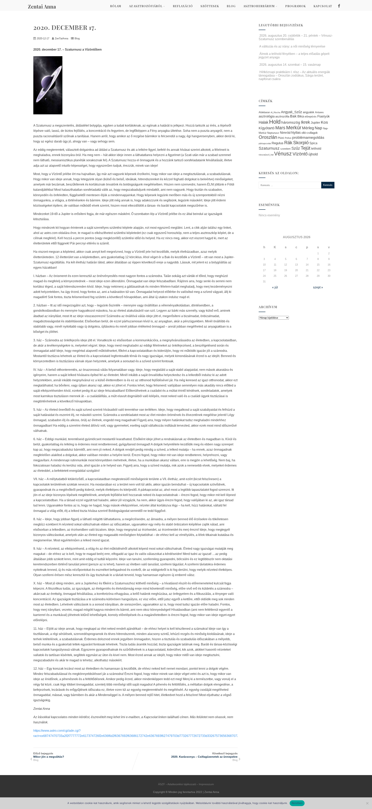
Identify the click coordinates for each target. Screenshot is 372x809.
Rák (288, 142)
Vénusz (283, 154)
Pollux (288, 138)
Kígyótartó (267, 128)
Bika (300, 116)
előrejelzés (311, 116)
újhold (313, 154)
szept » (318, 287)
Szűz (295, 148)
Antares (319, 112)
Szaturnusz (269, 148)
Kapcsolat (322, 6)
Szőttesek (210, 6)
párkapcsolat (265, 143)
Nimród (285, 133)
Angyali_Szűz (291, 112)
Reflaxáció (183, 6)
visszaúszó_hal (266, 155)
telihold (316, 148)
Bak (293, 116)
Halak (263, 122)
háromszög (290, 122)
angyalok (308, 112)
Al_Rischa (275, 112)
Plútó (281, 137)
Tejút (305, 148)
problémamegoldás (308, 137)
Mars (280, 127)
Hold (275, 121)
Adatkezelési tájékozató (181, 784)
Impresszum (206, 784)
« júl (275, 287)
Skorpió (301, 142)
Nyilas (296, 132)
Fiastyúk (323, 116)
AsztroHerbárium (259, 6)
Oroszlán (268, 137)
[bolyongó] (49, 117)
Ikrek (305, 122)
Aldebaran (264, 112)
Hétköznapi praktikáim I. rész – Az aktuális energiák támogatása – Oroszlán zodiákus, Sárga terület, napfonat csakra (294, 75)
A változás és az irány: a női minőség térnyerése (292, 46)
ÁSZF (161, 784)
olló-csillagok (309, 132)
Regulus (277, 143)
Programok (295, 6)
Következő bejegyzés (204, 755)
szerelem (285, 148)
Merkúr (293, 127)
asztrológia (267, 116)
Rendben (297, 803)
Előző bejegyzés (48, 755)
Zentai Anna (42, 6)
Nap (318, 128)
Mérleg (308, 128)
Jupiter (315, 122)
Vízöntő (300, 154)
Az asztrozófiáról (145, 6)
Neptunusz (273, 133)
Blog (231, 6)
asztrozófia (282, 116)
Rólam (115, 6)
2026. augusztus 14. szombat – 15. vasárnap (290, 64)
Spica (313, 143)
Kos (324, 122)
